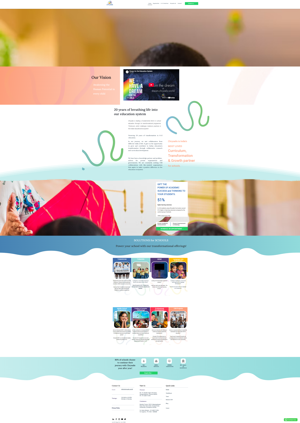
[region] (121, 282)
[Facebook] (116, 419)
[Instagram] (119, 419)
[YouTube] (122, 419)
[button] (156, 3)
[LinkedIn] (113, 419)
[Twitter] (125, 419)
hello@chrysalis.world (127, 389)
